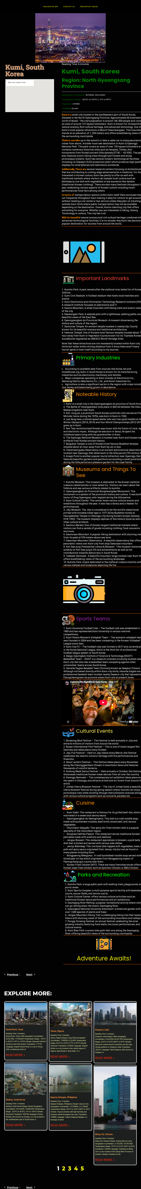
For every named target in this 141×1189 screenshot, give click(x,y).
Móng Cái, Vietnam (104, 1134)
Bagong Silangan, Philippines (63, 1097)
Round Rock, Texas (14, 1029)
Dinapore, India (102, 1029)
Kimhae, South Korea (15, 1099)
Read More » (15, 1055)
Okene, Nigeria (57, 1031)
